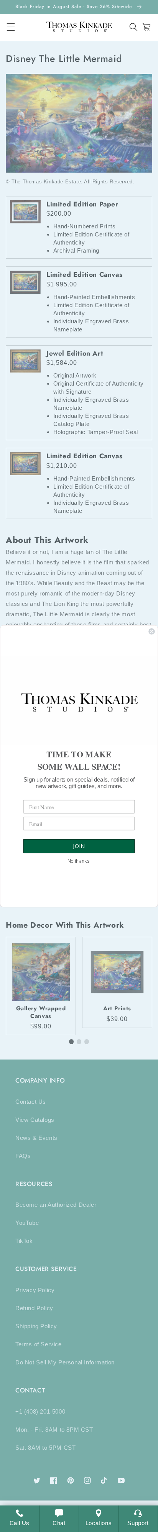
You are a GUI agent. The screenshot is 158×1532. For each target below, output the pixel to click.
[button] (133, 27)
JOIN (79, 846)
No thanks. (79, 861)
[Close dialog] (151, 631)
